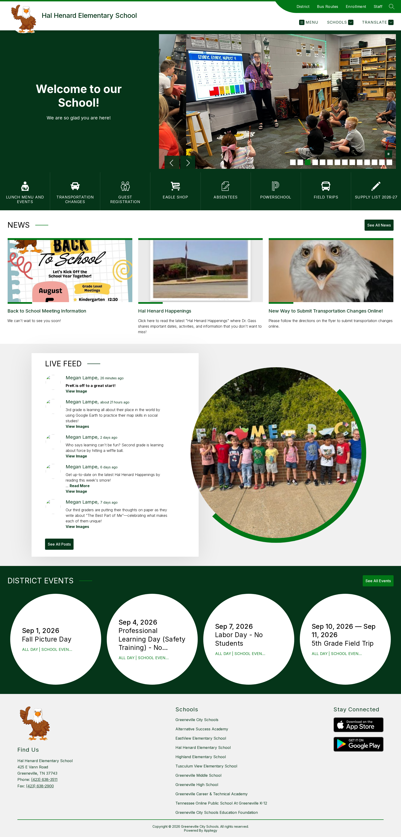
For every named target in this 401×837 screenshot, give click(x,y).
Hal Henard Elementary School (203, 747)
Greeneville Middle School (198, 775)
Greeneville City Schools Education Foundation (216, 812)
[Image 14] (389, 162)
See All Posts (59, 544)
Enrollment (356, 6)
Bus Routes (327, 6)
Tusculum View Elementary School (206, 766)
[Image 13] (382, 162)
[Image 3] (307, 162)
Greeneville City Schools (196, 719)
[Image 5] (322, 162)
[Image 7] (337, 162)
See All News (379, 225)
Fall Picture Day (49, 639)
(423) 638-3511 (44, 779)
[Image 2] (300, 162)
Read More (80, 485)
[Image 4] (315, 162)
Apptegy (210, 830)
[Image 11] (367, 162)
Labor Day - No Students (239, 639)
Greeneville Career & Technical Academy (211, 794)
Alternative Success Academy (201, 729)
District (303, 6)
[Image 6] (330, 162)
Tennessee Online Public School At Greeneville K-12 (221, 803)
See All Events (378, 580)
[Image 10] (359, 162)
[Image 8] (345, 162)
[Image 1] (293, 162)
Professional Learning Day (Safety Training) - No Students (152, 639)
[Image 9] (352, 162)
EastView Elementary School (200, 738)
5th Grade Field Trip (345, 643)
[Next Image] (187, 163)
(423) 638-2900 (40, 786)
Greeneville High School (196, 784)
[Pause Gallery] (388, 154)
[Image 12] (374, 162)
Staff (378, 6)
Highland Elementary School (200, 756)
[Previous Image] (172, 163)
